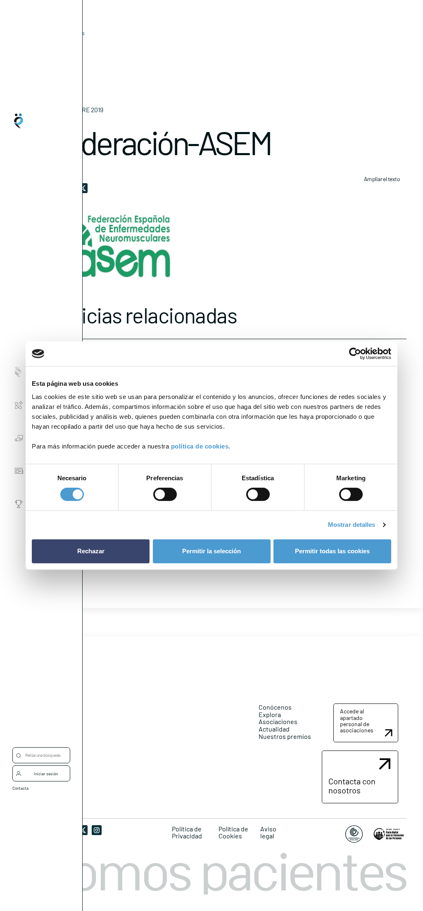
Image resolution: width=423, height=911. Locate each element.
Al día (56, 45)
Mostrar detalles (351, 524)
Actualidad (274, 729)
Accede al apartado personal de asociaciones (356, 721)
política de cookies (200, 446)
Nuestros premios (285, 736)
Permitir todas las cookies (332, 551)
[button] (365, 722)
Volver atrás (69, 33)
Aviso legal (268, 832)
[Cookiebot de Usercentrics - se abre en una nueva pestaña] (355, 353)
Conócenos (275, 707)
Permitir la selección (211, 551)
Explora (270, 714)
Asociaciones (278, 721)
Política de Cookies (233, 832)
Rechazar (91, 551)
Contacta (20, 788)
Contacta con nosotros (351, 785)
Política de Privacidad (187, 832)
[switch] (165, 494)
